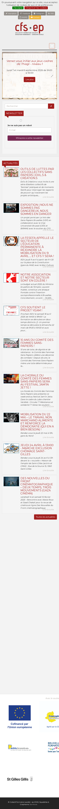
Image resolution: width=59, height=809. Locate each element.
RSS (52, 13)
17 (8, 661)
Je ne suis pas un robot (20, 125)
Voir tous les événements (29, 680)
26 (22, 665)
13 (29, 658)
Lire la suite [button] (48, 197)
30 (29, 651)
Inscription (12, 13)
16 (51, 658)
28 (15, 651)
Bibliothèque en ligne (29, 691)
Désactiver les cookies (36, 8)
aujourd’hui (47, 672)
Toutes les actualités (45, 517)
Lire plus (29, 79)
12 (22, 658)
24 (8, 665)
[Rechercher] (51, 106)
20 (29, 661)
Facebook (26, 13)
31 (36, 651)
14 (36, 658)
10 (8, 658)
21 (36, 661)
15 (43, 658)
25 (15, 665)
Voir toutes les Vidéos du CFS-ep (29, 618)
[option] (29, 75)
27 (8, 651)
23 (51, 661)
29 (22, 651)
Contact (36, 17)
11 (15, 658)
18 (15, 661)
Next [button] (51, 75)
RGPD (24, 17)
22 (44, 661)
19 (22, 661)
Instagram (40, 13)
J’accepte (18, 8)
